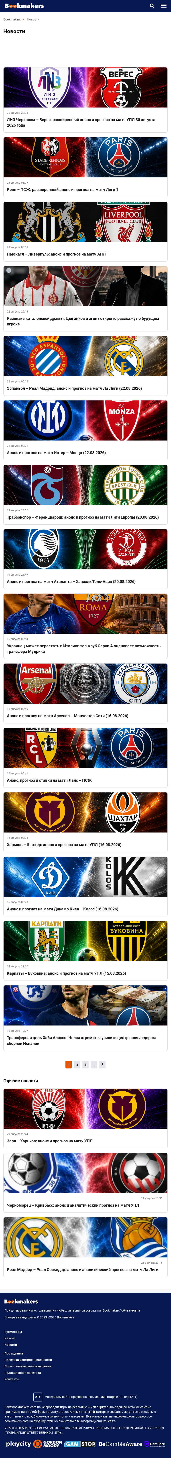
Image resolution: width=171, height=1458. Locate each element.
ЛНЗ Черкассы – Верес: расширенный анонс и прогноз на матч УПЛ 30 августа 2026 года (81, 122)
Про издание (13, 1353)
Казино (9, 1338)
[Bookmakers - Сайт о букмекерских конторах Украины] (22, 5)
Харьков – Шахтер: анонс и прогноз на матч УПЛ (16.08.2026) (64, 844)
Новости (10, 1344)
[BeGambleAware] (120, 1445)
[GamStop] (80, 1444)
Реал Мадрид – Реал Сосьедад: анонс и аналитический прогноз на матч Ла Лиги (82, 1269)
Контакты (11, 1379)
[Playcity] (18, 1444)
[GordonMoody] (47, 1445)
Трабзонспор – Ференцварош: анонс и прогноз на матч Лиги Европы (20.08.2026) (83, 517)
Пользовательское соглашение (27, 1366)
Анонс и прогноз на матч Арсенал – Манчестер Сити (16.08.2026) (67, 715)
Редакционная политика (22, 1373)
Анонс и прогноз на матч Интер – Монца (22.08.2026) (56, 452)
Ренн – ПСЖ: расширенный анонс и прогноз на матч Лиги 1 (62, 189)
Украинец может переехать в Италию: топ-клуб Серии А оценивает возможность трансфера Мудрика (84, 649)
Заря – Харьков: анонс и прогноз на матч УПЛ (50, 1141)
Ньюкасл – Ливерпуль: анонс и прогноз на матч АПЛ (56, 254)
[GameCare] (155, 1444)
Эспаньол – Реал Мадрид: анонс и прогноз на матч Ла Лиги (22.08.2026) (74, 388)
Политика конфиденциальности (28, 1360)
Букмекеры (13, 1332)
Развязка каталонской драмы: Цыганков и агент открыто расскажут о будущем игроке (83, 321)
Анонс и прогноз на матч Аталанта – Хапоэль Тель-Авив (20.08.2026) (71, 581)
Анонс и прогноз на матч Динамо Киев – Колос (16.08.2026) (62, 909)
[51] (102, 1064)
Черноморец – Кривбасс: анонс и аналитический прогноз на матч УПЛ (73, 1205)
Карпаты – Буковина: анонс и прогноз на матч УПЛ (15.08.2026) (66, 973)
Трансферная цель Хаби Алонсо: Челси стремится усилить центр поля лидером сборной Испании (81, 1040)
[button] (152, 5)
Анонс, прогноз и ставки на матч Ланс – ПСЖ (49, 780)
